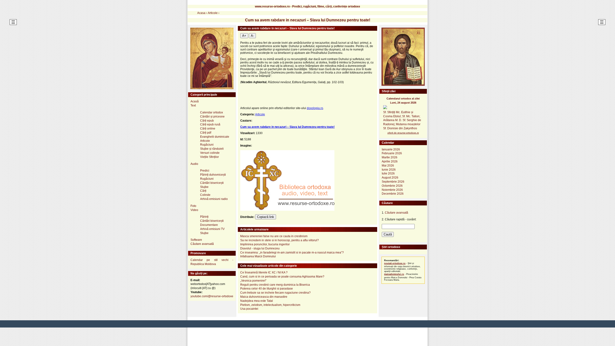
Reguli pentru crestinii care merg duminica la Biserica (275, 284)
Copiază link (265, 217)
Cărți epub (207, 120)
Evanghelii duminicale (214, 136)
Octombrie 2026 (392, 185)
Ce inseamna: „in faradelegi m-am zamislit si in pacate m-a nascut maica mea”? (292, 252)
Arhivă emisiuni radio (214, 199)
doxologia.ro (315, 108)
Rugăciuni (207, 144)
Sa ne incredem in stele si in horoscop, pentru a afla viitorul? (279, 240)
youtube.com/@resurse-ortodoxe (212, 296)
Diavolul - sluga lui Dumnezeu (260, 248)
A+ (244, 35)
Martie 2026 (389, 157)
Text (193, 105)
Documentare (209, 225)
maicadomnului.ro (394, 274)
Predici (204, 170)
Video (194, 210)
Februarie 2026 (392, 153)
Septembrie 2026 (393, 181)
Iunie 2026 (389, 169)
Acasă (195, 101)
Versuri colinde (210, 152)
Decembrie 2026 (393, 193)
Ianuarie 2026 (391, 149)
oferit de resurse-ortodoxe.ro (403, 132)
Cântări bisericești (212, 183)
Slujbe (204, 187)
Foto (193, 206)
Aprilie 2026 (390, 161)
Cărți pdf (205, 132)
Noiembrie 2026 (392, 190)
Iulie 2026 (388, 173)
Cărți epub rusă (210, 124)
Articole (260, 114)
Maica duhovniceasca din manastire (263, 296)
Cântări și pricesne (212, 116)
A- (252, 35)
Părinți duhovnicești (213, 174)
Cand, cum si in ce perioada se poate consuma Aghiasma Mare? (282, 276)
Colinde (205, 195)
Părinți (204, 216)
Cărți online (207, 128)
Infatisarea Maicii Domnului (258, 256)
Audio (194, 164)
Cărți (203, 190)
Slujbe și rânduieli (212, 148)
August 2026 (390, 177)
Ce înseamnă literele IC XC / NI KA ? (264, 272)
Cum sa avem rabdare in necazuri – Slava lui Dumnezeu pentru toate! (287, 127)
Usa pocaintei (249, 308)
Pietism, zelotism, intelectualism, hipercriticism (270, 305)
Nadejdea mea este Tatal (256, 301)
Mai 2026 (388, 165)
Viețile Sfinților (209, 157)
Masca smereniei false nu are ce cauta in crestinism (274, 236)
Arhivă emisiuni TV (212, 229)
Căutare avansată (202, 244)
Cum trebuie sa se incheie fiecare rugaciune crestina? (275, 292)
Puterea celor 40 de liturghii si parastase (266, 288)
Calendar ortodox (211, 112)
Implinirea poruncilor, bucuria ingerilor (265, 244)
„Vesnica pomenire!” (253, 280)
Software (196, 239)
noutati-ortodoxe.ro (395, 263)
